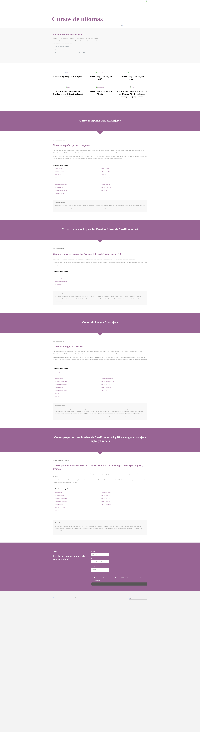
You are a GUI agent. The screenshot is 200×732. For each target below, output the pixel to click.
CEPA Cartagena (59, 187)
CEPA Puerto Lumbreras (108, 381)
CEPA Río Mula (106, 181)
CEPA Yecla (105, 190)
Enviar (119, 584)
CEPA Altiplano (59, 178)
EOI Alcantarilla (59, 174)
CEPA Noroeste (106, 174)
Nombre (93, 551)
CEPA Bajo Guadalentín (61, 184)
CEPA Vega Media (106, 187)
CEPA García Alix (59, 193)
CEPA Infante (105, 168)
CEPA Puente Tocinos (107, 178)
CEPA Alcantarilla (59, 171)
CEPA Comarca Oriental (61, 190)
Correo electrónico (96, 558)
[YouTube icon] (103, 726)
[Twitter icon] (100, 726)
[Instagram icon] (96, 726)
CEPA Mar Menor (106, 171)
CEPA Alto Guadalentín (61, 181)
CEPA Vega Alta (106, 184)
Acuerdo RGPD (95, 575)
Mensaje (93, 566)
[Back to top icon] (192, 728)
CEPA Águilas (58, 168)
